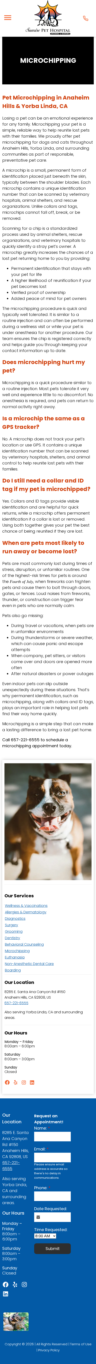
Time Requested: (50, 1229)
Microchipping (17, 950)
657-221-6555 (16, 1003)
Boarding (13, 970)
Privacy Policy (49, 1350)
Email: (41, 1149)
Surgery (11, 925)
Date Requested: (50, 1208)
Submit (53, 1248)
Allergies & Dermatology (25, 912)
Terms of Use (81, 1344)
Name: (42, 1128)
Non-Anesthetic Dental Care (29, 963)
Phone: (42, 1188)
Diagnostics (15, 918)
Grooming (14, 931)
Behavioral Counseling (24, 944)
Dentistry (12, 938)
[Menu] (7, 18)
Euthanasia (15, 957)
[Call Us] (85, 18)
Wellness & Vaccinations (26, 905)
